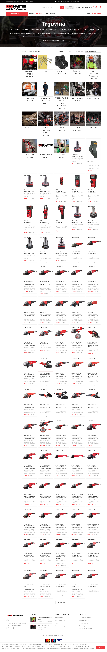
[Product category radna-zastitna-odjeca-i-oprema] (45, 124)
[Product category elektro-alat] (93, 91)
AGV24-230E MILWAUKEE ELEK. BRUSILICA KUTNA (61, 525)
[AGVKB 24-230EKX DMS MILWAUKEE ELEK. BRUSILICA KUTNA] (45, 576)
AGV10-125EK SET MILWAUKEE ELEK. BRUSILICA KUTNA (77, 343)
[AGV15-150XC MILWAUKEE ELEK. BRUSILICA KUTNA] (77, 426)
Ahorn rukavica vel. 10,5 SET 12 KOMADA (61, 616)
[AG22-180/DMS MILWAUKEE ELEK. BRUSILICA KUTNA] (93, 243)
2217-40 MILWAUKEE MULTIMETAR (28, 222)
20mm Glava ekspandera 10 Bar (29, 190)
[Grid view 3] (79, 51)
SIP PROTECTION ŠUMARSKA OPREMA (93, 167)
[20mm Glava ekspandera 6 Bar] (45, 181)
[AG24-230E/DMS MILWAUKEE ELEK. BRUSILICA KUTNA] (93, 272)
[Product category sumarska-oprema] (77, 65)
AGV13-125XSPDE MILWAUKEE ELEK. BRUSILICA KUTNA (77, 375)
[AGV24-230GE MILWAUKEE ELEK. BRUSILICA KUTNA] (77, 515)
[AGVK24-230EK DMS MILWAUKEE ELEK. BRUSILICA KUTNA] (61, 545)
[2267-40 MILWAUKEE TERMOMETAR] (61, 212)
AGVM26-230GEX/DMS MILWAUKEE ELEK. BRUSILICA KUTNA (29, 618)
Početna (24, 51)
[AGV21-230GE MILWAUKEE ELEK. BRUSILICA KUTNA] (45, 486)
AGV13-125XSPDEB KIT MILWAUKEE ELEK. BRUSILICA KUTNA (93, 376)
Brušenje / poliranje (76, 257)
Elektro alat (80, 260)
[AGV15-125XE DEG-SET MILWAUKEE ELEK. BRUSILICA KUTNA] (93, 395)
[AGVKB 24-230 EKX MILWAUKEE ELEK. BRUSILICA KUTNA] (93, 545)
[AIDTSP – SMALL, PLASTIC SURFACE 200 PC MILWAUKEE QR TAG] (45, 640)
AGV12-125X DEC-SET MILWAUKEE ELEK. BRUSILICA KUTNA (93, 344)
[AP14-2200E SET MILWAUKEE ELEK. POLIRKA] (93, 640)
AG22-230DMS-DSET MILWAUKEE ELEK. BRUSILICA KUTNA (45, 284)
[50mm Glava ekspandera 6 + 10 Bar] (45, 243)
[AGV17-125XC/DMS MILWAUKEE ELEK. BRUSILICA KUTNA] (45, 456)
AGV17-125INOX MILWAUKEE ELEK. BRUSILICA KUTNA (93, 437)
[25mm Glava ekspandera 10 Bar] (77, 212)
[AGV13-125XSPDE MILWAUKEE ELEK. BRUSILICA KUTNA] (77, 364)
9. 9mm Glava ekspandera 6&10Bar (61, 252)
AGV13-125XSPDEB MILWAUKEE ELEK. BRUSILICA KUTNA (29, 406)
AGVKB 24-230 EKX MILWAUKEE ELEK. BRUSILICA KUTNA (93, 555)
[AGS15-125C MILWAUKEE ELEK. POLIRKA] (45, 333)
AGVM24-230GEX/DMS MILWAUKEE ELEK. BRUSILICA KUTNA (77, 587)
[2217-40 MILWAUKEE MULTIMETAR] (29, 212)
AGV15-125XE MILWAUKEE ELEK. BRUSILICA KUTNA (29, 437)
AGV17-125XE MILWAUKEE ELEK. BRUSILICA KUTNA (77, 466)
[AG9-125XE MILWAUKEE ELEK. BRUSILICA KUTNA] (29, 333)
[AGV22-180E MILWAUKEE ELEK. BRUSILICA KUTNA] (93, 486)
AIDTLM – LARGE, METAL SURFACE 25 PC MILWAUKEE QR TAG (77, 618)
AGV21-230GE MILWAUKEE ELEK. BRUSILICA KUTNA (45, 496)
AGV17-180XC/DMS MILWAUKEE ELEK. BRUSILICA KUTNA (29, 496)
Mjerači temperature (61, 227)
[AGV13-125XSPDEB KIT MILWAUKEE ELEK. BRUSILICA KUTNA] (93, 364)
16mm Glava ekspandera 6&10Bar (77, 155)
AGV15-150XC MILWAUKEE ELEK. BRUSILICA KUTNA (77, 437)
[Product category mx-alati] (93, 120)
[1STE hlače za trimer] (93, 149)
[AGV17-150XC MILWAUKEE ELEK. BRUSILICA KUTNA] (93, 456)
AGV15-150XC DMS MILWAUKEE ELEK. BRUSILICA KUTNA (61, 437)
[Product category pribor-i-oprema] (61, 122)
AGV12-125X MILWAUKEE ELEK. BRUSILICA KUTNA (29, 375)
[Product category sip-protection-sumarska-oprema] (93, 67)
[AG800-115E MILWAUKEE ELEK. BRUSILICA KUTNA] (45, 304)
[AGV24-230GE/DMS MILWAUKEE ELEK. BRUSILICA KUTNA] (93, 515)
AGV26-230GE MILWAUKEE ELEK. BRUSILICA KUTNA (29, 555)
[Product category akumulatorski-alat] (77, 92)
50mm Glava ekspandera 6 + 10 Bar (45, 253)
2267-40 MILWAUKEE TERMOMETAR (60, 222)
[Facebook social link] (55, 1)
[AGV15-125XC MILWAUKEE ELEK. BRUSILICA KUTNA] (77, 395)
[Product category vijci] (45, 64)
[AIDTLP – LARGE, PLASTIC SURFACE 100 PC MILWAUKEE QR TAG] (93, 607)
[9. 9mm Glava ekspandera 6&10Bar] (61, 243)
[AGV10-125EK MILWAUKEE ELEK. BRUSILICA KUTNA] (61, 333)
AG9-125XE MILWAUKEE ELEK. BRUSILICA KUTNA (29, 343)
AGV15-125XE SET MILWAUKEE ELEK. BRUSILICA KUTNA (45, 437)
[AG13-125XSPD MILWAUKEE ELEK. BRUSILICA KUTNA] (77, 243)
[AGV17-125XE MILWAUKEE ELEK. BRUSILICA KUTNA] (77, 456)
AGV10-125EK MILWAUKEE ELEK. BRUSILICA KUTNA (61, 343)
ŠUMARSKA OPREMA (93, 164)
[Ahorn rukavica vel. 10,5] (45, 607)
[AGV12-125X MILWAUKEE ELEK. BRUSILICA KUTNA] (29, 364)
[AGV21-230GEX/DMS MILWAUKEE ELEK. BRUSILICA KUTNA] (77, 486)
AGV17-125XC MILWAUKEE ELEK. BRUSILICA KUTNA (29, 466)
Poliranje (47, 348)
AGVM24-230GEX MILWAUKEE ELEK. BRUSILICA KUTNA (61, 586)
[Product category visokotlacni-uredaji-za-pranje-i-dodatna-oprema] (61, 96)
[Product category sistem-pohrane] (77, 122)
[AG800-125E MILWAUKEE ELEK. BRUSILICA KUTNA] (61, 304)
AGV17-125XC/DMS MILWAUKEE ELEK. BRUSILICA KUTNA (45, 466)
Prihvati (100, 647)
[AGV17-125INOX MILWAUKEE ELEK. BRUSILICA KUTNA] (93, 426)
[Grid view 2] (76, 51)
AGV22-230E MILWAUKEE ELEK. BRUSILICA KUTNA (45, 525)
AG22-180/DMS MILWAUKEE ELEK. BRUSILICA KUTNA (93, 253)
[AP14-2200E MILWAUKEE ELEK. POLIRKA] (77, 640)
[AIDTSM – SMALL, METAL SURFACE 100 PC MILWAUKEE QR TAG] (29, 640)
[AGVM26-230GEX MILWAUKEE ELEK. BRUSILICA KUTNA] (93, 576)
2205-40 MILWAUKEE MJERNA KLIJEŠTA (61, 191)
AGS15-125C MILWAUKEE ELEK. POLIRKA (45, 343)
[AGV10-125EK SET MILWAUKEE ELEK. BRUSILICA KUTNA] (77, 333)
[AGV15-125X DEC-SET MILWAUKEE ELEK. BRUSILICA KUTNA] (45, 395)
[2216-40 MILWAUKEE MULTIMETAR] (93, 181)
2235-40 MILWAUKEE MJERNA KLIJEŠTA (45, 222)
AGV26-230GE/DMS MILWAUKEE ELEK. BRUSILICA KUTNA (45, 555)
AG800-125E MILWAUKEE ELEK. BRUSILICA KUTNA (61, 314)
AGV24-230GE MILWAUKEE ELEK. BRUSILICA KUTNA (77, 525)
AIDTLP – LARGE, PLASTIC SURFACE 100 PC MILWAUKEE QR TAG (93, 618)
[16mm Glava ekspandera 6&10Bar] (77, 146)
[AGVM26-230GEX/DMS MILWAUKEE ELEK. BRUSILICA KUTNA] (29, 607)
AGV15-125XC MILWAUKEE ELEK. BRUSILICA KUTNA (77, 406)
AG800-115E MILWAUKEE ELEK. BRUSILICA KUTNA (45, 314)
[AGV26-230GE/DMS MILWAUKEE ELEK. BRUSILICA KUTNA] (45, 545)
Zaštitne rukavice (44, 621)
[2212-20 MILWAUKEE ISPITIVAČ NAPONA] (77, 181)
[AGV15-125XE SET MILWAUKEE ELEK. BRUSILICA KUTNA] (45, 426)
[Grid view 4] (82, 51)
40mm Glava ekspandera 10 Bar (29, 252)
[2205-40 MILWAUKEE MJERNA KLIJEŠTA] (61, 181)
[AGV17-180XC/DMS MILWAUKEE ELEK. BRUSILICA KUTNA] (29, 486)
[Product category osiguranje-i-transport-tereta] (61, 150)
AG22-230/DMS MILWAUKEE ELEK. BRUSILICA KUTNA (29, 283)
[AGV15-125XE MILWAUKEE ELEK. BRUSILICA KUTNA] (29, 426)
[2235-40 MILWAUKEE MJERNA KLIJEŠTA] (45, 212)
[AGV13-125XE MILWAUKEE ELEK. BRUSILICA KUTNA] (61, 364)
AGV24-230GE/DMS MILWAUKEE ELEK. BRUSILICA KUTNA (93, 525)
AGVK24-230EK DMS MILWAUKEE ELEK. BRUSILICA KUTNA (61, 556)
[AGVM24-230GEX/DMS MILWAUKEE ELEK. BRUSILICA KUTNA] (77, 576)
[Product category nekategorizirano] (45, 149)
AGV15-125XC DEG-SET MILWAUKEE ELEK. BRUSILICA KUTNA (61, 407)
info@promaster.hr (10, 1)
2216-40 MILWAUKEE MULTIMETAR (92, 191)
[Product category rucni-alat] (29, 120)
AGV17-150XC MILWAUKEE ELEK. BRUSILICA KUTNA (93, 466)
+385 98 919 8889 (29, 1)
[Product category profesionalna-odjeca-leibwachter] (45, 93)
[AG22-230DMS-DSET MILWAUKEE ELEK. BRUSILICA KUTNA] (45, 272)
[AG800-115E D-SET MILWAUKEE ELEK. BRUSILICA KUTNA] (29, 304)
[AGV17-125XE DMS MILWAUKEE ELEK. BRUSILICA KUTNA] (61, 456)
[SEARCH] (62, 7)
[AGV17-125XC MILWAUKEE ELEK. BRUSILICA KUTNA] (29, 456)
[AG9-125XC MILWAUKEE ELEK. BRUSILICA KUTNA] (93, 304)
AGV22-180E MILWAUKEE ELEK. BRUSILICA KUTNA (93, 496)
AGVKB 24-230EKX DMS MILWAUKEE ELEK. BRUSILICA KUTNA (45, 587)
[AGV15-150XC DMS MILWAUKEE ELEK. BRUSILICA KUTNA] (61, 426)
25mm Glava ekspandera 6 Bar (93, 221)
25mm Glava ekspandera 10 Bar (77, 221)
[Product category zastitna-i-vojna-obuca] (61, 65)
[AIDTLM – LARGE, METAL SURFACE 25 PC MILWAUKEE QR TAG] (77, 607)
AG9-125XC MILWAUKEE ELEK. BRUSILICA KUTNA (93, 314)
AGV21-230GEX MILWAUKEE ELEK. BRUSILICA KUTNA (61, 496)
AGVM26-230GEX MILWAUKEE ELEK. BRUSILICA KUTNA (93, 586)
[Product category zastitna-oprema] (29, 92)
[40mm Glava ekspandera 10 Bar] (29, 243)
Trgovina (31, 51)
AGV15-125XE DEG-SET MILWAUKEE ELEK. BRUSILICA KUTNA (93, 407)
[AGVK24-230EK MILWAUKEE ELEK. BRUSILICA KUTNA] (77, 545)
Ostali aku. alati (75, 622)
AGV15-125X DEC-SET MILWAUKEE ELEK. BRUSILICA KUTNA (45, 407)
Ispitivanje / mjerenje (61, 195)
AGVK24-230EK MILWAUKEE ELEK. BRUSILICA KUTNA (77, 555)
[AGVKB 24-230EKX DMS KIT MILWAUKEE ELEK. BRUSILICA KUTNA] (29, 576)
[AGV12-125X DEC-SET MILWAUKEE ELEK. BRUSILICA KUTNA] (93, 333)
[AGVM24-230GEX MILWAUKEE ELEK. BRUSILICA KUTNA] (61, 576)
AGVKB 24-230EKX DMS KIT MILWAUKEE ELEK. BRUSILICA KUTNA (29, 587)
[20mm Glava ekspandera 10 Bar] (29, 181)
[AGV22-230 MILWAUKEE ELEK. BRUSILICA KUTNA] (29, 515)
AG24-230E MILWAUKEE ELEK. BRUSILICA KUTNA (77, 283)
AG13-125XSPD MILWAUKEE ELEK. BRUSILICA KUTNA (77, 253)
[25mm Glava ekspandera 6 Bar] (93, 212)
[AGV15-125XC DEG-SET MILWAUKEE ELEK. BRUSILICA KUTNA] (61, 395)
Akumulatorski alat (60, 229)
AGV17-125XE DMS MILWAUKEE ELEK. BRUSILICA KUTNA (61, 466)
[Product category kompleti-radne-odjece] (29, 66)
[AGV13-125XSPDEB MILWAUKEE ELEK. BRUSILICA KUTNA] (29, 395)
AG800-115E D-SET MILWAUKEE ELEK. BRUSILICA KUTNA (29, 314)
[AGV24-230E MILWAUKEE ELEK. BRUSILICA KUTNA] (61, 515)
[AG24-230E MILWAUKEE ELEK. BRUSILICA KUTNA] (77, 272)
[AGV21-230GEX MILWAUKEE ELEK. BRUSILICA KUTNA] (61, 486)
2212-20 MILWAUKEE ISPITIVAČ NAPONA (77, 191)
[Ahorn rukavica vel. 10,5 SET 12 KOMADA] (61, 607)
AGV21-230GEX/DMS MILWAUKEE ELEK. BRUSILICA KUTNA (77, 496)
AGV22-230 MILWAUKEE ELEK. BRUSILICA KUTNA (29, 525)
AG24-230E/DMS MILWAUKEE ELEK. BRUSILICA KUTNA (93, 283)
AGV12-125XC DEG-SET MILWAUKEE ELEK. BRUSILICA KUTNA (45, 376)
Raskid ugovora (70, 7)
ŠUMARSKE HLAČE (92, 165)
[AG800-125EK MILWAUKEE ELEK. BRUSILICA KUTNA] (77, 304)
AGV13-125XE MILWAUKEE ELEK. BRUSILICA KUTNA (61, 375)
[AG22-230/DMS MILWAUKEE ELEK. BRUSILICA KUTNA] (29, 272)
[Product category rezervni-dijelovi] (29, 149)
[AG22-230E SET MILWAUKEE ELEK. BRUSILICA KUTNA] (61, 272)
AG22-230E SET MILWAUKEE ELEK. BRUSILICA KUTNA (61, 283)
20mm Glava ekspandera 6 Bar (45, 190)
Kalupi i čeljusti (75, 158)
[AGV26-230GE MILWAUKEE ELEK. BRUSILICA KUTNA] (29, 545)
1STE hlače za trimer (93, 162)
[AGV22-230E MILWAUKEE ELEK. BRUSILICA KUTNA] (45, 515)
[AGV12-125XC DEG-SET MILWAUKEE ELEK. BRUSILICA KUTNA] (45, 364)
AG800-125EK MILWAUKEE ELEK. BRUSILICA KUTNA (77, 314)
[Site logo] (16, 7)
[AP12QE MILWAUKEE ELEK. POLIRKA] (61, 640)
